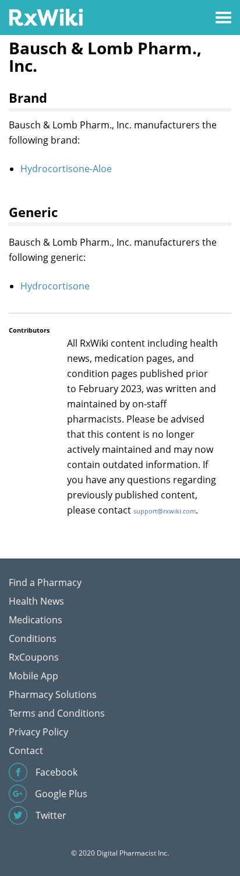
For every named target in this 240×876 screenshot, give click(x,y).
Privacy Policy (38, 731)
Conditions (33, 638)
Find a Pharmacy (45, 582)
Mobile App (33, 675)
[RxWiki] (46, 17)
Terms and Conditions (57, 713)
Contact (26, 750)
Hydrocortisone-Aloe (66, 168)
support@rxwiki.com (164, 511)
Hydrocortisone (55, 286)
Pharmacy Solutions (53, 694)
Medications (35, 619)
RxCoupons (34, 657)
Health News (36, 601)
